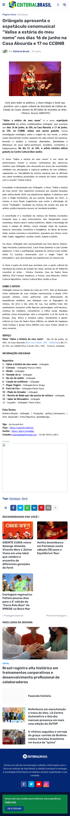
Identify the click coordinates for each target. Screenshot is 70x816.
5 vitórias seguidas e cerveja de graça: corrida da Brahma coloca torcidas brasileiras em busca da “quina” (47, 737)
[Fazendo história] (13, 695)
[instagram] (46, 784)
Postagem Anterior (13, 616)
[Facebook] (13, 508)
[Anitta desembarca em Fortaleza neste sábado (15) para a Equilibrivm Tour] (52, 530)
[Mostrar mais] (55, 508)
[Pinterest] (41, 508)
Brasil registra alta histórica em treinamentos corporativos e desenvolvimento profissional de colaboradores (31, 675)
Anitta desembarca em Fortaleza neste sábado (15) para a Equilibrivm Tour (50, 548)
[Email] (48, 508)
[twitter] (31, 784)
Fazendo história (39, 696)
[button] (3, 5)
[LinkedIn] (34, 508)
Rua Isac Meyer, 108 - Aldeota (41, 343)
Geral (25, 498)
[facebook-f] (24, 784)
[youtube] (39, 784)
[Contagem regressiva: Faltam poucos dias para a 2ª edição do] (17, 582)
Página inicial (9, 14)
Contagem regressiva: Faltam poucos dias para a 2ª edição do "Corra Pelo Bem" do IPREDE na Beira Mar (17, 601)
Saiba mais (10, 802)
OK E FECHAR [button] (14, 808)
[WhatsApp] (27, 508)
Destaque (23, 14)
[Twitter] (20, 508)
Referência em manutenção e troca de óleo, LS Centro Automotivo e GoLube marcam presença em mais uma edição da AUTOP (47, 716)
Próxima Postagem (56, 616)
